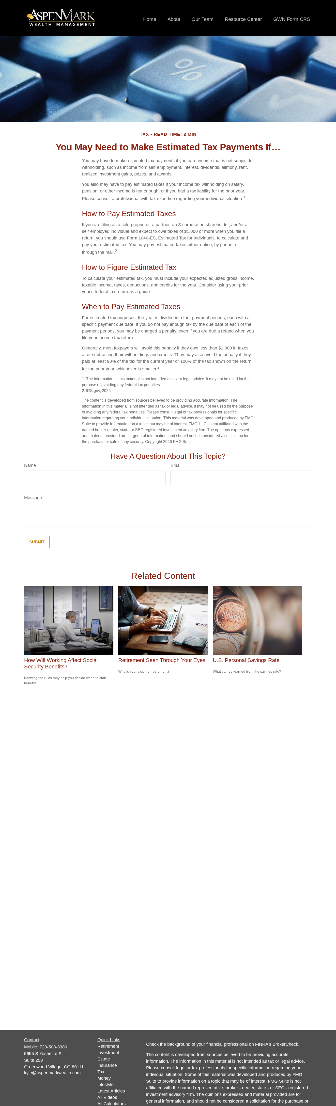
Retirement (108, 1046)
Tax (100, 1071)
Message (33, 497)
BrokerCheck (285, 1044)
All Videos (107, 1097)
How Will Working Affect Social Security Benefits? (61, 663)
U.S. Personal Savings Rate (246, 660)
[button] (149, 19)
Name (30, 465)
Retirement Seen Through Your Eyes (161, 660)
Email (176, 465)
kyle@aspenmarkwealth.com (52, 1072)
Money (104, 1078)
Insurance (107, 1065)
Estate (103, 1059)
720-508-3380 (53, 1046)
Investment (108, 1052)
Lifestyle (105, 1084)
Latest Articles (111, 1091)
